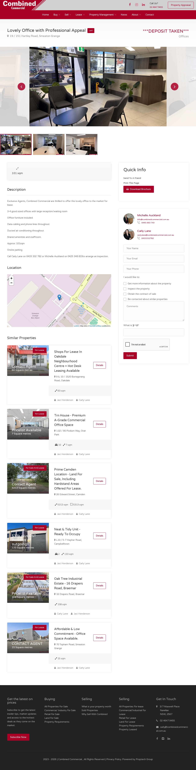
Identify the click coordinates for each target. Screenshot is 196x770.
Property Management (101, 14)
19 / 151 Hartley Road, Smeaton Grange (34, 36)
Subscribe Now (18, 737)
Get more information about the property (149, 283)
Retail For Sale (52, 714)
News (124, 14)
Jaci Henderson (64, 400)
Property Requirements (56, 721)
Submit (130, 355)
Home (45, 14)
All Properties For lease (131, 706)
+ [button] (11, 278)
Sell (66, 14)
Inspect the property (139, 288)
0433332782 (147, 238)
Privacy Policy (113, 759)
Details (99, 365)
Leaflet (76, 326)
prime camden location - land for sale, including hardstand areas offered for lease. (68, 479)
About (135, 14)
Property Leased (128, 729)
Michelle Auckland (148, 215)
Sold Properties (90, 710)
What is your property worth (96, 706)
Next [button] (174, 86)
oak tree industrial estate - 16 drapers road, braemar (68, 583)
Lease (79, 14)
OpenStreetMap (95, 326)
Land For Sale (51, 718)
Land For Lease (127, 721)
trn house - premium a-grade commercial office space (69, 420)
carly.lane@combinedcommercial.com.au (155, 235)
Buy (55, 14)
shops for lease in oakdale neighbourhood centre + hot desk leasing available (68, 361)
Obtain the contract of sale (142, 294)
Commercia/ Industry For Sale (60, 710)
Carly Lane (84, 400)
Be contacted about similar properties (148, 299)
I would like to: (131, 277)
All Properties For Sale (56, 706)
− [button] (11, 283)
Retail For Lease (127, 718)
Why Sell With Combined (94, 714)
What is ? (131, 325)
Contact (149, 14)
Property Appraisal (181, 5)
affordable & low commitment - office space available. (69, 633)
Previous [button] (21, 86)
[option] (98, 86)
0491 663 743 (148, 222)
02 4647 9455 (156, 7)
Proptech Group (144, 759)
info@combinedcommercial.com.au (153, 219)
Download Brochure (140, 189)
